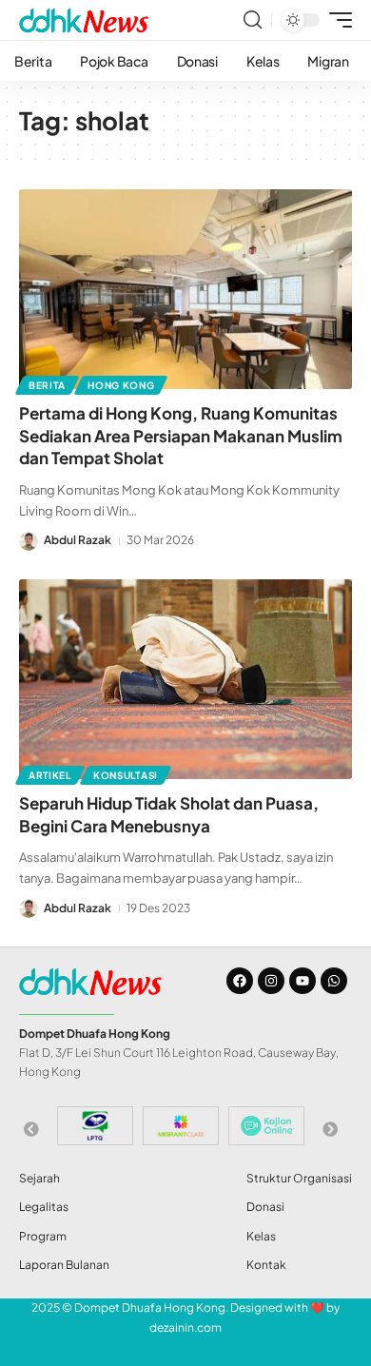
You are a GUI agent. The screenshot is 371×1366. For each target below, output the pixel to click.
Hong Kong (121, 385)
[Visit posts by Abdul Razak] (28, 541)
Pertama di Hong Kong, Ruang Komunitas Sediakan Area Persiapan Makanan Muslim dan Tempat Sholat (180, 435)
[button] (252, 20)
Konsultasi (125, 775)
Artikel (50, 775)
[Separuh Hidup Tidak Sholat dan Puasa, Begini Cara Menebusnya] (185, 679)
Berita (47, 385)
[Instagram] (271, 980)
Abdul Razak (77, 540)
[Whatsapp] (334, 980)
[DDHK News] (83, 20)
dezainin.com (185, 1327)
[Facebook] (239, 980)
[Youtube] (302, 980)
